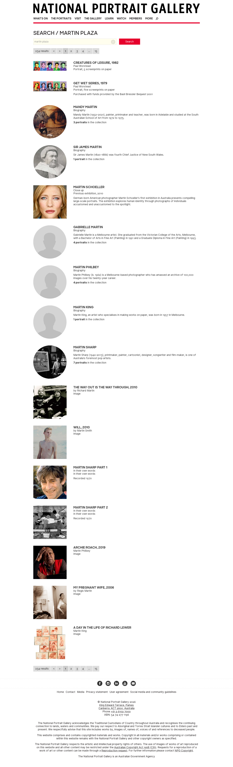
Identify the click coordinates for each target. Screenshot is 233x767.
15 (96, 51)
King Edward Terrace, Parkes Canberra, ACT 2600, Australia (116, 707)
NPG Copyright (184, 750)
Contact (70, 692)
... (89, 51)
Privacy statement (97, 692)
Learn (109, 18)
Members (135, 18)
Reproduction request (114, 750)
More (149, 18)
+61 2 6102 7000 (121, 711)
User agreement (119, 692)
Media (80, 692)
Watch (121, 18)
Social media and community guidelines (153, 692)
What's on (40, 18)
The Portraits (61, 18)
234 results (42, 51)
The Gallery (93, 18)
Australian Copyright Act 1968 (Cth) (135, 747)
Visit (78, 18)
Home (60, 692)
